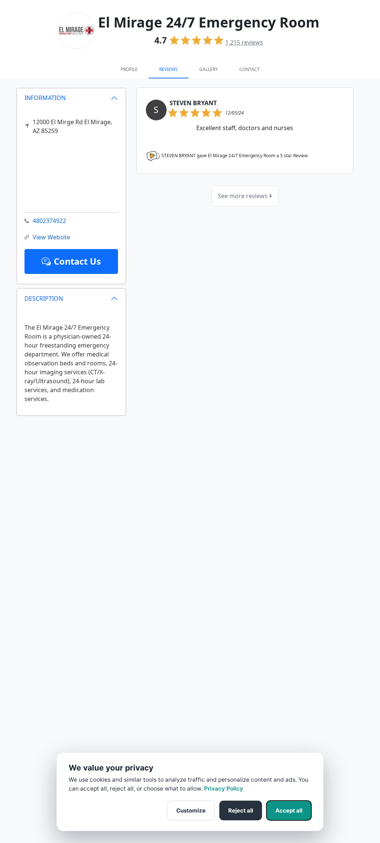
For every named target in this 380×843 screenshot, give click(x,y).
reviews (244, 42)
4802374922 (49, 221)
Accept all (288, 810)
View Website (51, 237)
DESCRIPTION (43, 298)
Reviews (168, 69)
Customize (191, 810)
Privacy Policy (223, 788)
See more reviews (243, 196)
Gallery (208, 69)
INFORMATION (45, 98)
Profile (129, 69)
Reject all (240, 810)
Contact (249, 69)
